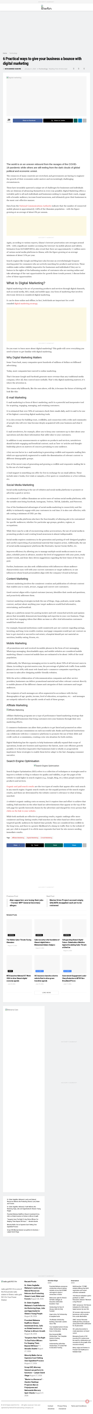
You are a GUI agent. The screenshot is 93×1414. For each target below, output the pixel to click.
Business (39, 971)
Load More (46, 992)
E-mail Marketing (46, 838)
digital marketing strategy (25, 303)
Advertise (51, 1409)
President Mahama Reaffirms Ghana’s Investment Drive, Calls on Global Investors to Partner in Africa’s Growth (34, 1325)
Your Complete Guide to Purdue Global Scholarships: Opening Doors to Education (58, 1329)
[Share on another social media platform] (84, 121)
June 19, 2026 (39, 984)
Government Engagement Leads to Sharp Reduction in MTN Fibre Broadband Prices (75, 978)
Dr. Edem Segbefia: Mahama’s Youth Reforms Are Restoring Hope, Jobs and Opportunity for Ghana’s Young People (24, 1209)
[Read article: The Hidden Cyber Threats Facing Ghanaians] (19, 928)
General (11, 935)
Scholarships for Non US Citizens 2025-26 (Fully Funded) (56, 1309)
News (10, 971)
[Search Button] (89, 7)
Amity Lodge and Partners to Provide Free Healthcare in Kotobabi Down (81, 1350)
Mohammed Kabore (13, 69)
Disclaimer (62, 1409)
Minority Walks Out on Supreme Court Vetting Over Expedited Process (34, 1358)
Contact (50, 1406)
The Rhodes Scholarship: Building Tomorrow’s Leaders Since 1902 (58, 1322)
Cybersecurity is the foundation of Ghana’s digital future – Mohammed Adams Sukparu (46, 942)
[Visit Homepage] (46, 7)
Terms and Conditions (78, 1406)
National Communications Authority (35, 205)
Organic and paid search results (20, 786)
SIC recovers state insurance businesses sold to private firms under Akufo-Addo (81, 1314)
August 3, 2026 (39, 948)
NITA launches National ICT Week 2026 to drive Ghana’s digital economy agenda (19, 978)
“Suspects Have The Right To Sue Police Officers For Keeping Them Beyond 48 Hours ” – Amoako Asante (34, 1343)
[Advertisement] (46, 31)
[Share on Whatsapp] (76, 121)
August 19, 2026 (12, 945)
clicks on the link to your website (21, 811)
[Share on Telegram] (80, 121)
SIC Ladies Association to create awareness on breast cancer (81, 1331)
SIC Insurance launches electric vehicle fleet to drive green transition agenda (46, 978)
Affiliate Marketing (18, 838)
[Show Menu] (4, 7)
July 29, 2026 (11, 984)
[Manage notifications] (87, 1401)
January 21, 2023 (30, 69)
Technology (13, 53)
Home (5, 53)
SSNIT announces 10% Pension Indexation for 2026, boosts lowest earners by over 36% (82, 1307)
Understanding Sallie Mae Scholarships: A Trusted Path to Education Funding (58, 1346)
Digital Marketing (32, 838)
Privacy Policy (62, 1406)
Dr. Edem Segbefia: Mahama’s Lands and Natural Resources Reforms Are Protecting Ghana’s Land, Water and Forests (23, 1201)
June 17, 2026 (67, 984)
